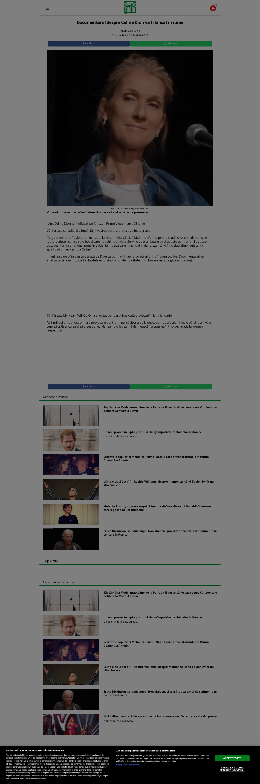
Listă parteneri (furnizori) (128, 765)
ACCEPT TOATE (232, 758)
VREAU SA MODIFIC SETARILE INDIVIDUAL (232, 769)
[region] (130, 765)
